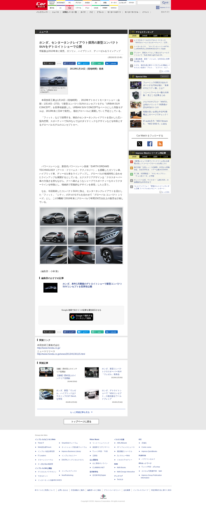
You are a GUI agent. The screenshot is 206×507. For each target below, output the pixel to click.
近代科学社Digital (99, 475)
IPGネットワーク (145, 463)
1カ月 (166, 36)
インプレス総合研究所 (46, 451)
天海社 (144, 443)
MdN (116, 464)
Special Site (141, 76)
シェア (71, 63)
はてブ (85, 63)
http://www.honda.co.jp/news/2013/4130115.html (61, 354)
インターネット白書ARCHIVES (50, 480)
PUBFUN (142, 456)
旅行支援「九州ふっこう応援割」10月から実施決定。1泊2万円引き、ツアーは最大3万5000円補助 (152, 169)
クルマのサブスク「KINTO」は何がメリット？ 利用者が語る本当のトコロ (156, 104)
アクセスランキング (144, 32)
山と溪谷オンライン (100, 463)
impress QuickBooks (149, 451)
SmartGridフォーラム (70, 443)
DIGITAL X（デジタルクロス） (73, 460)
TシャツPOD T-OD (100, 451)
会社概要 (126, 490)
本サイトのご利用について (45, 490)
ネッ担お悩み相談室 (45, 464)
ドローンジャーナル (45, 460)
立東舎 (95, 456)
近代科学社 (94, 472)
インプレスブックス (69, 471)
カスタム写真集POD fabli (152, 471)
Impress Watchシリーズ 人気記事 (151, 153)
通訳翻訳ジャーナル (124, 451)
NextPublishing (67, 475)
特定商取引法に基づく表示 (161, 490)
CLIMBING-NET (98, 468)
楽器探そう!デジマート (101, 447)
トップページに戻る (81, 421)
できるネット (43, 476)
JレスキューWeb (123, 456)
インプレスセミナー (69, 456)
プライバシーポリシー (112, 490)
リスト (59, 63)
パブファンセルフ (148, 459)
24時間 (144, 36)
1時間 (134, 36)
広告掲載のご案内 (77, 490)
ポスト (51, 63)
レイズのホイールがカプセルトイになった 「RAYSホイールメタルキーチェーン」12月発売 (151, 42)
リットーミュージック (100, 443)
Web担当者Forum (44, 447)
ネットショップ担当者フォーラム (74, 447)
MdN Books (121, 468)
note (99, 63)
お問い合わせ (63, 490)
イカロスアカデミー (124, 460)
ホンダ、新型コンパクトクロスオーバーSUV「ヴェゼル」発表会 (111, 371)
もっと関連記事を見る (80, 412)
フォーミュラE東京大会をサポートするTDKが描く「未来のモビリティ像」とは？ (156, 85)
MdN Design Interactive (126, 472)
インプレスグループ (140, 490)
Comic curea (146, 447)
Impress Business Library (71, 451)
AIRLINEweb (122, 443)
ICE (140, 439)
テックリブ (118, 476)
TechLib (120, 479)
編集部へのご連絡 (94, 490)
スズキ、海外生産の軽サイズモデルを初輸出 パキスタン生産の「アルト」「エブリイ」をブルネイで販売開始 (152, 67)
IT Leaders (42, 456)
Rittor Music (94, 439)
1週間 (155, 36)
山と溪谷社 (94, 460)
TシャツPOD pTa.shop (151, 467)
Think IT (41, 443)
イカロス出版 (119, 439)
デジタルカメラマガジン (47, 472)
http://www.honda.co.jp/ (48, 348)
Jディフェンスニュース (126, 447)
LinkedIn (113, 63)
